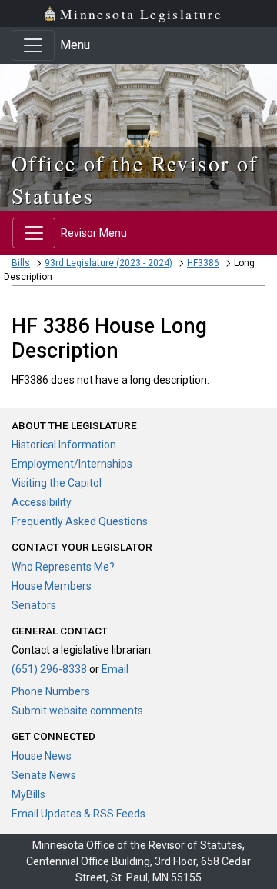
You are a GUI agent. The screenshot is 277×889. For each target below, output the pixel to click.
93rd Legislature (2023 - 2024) (108, 263)
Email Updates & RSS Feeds (78, 813)
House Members (52, 586)
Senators (34, 605)
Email (115, 669)
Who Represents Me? (63, 567)
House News (42, 756)
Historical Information (64, 444)
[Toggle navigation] (33, 45)
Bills (21, 263)
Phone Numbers (51, 691)
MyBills (28, 794)
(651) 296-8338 (49, 669)
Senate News (44, 775)
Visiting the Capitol (57, 483)
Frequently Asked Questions (80, 521)
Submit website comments (77, 710)
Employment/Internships (72, 464)
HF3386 (203, 263)
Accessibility (42, 502)
